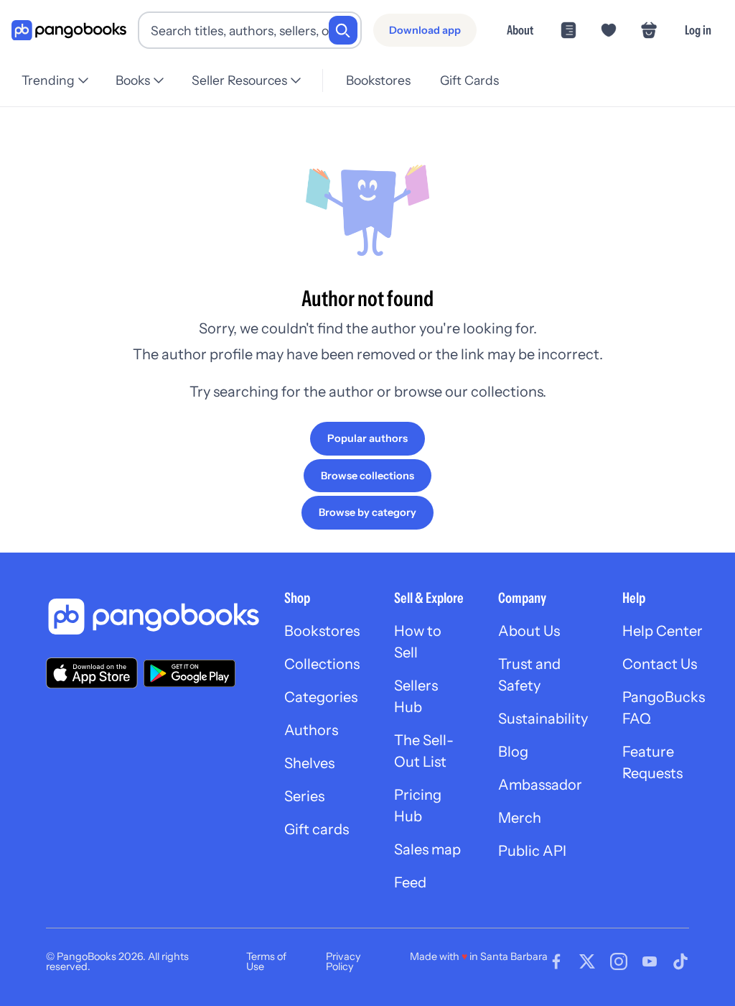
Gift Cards (469, 80)
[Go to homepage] (68, 30)
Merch (519, 817)
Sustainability (543, 718)
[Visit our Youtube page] (649, 961)
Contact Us (659, 664)
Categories (320, 697)
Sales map (427, 849)
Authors (311, 730)
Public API (532, 850)
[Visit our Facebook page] (556, 961)
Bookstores (378, 80)
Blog (513, 751)
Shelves (309, 763)
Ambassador (540, 784)
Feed (410, 882)
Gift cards (316, 829)
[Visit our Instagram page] (618, 961)
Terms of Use (266, 961)
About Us (529, 631)
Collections (322, 664)
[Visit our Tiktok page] (680, 961)
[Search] (343, 30)
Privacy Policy (343, 961)
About (520, 29)
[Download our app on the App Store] (92, 672)
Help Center (662, 631)
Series (304, 796)
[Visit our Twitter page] (587, 961)
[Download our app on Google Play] (189, 673)
